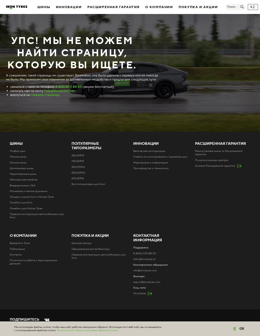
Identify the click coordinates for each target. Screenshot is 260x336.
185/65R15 (78, 155)
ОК (242, 328)
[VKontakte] (47, 319)
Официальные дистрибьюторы (91, 249)
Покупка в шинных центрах (211, 160)
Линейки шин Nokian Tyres (26, 208)
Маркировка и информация (150, 162)
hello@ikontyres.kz (144, 259)
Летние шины (18, 156)
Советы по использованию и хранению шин (160, 156)
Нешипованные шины (23, 174)
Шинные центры (82, 243)
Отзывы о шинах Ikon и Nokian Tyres (32, 197)
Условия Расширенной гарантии (215, 165)
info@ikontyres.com (145, 270)
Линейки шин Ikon (21, 202)
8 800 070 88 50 (68, 87)
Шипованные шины (22, 168)
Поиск (231, 7)
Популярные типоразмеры (86, 146)
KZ (252, 7)
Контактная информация (147, 238)
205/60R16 (78, 172)
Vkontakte (139, 293)
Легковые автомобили (24, 179)
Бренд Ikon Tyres (20, 243)
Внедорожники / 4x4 (22, 185)
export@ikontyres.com (146, 282)
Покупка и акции (198, 7)
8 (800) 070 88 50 (144, 253)
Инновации (69, 7)
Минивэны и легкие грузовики (29, 191)
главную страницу (44, 95)
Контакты (16, 254)
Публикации (17, 249)
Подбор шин (17, 151)
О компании (159, 7)
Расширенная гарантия (113, 7)
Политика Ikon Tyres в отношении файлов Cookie (87, 330)
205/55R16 (78, 167)
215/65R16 (78, 178)
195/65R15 (78, 161)
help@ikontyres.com (59, 91)
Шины (43, 7)
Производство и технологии (151, 168)
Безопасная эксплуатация (149, 151)
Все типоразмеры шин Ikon (88, 184)
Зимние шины (18, 162)
